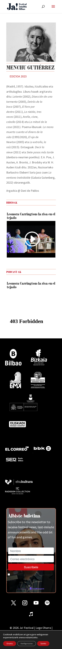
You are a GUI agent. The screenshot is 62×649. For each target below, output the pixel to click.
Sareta (43, 643)
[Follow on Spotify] (47, 603)
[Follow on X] (14, 603)
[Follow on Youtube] (36, 603)
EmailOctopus (38, 589)
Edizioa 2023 (18, 76)
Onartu (9, 643)
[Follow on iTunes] (31, 614)
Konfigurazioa (27, 643)
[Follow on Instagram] (25, 603)
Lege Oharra (43, 628)
